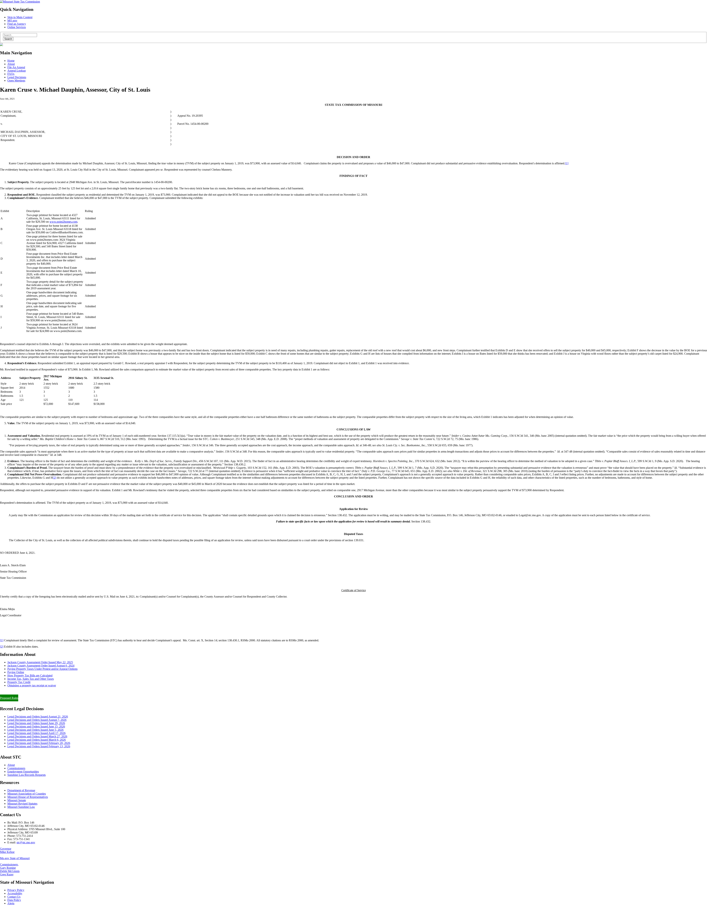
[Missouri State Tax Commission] (20, 1)
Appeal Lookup (16, 70)
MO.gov (12, 20)
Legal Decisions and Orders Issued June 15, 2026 (36, 726)
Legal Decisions (16, 77)
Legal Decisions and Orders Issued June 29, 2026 (36, 723)
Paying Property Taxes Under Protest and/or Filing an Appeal (35, 691)
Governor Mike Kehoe (7, 850)
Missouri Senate (16, 800)
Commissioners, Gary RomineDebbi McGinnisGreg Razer (10, 869)
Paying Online (15, 672)
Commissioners (16, 768)
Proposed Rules (9, 697)
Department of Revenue (21, 790)
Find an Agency (16, 23)
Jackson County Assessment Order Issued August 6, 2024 (40, 665)
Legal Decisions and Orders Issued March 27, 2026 (37, 736)
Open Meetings (16, 80)
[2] (54, 477)
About (11, 64)
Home (11, 60)
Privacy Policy (15, 890)
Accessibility (14, 893)
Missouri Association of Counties (26, 793)
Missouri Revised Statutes (22, 803)
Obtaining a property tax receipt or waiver (31, 685)
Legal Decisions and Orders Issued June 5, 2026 (35, 729)
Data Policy (14, 900)
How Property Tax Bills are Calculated (29, 675)
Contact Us (13, 896)
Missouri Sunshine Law (21, 806)
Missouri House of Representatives (27, 797)
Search (8, 39)
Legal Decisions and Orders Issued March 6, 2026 (36, 739)
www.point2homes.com (63, 221)
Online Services (16, 27)
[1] (566, 163)
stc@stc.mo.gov (26, 842)
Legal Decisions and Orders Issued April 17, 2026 (36, 733)
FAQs (10, 73)
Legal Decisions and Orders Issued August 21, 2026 (37, 716)
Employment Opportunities (23, 771)
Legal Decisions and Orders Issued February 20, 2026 (38, 743)
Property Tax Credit (18, 682)
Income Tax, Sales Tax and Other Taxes (30, 678)
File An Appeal (16, 67)
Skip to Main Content (19, 17)
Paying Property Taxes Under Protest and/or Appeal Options (42, 668)
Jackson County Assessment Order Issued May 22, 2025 (40, 662)
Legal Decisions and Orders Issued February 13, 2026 (38, 746)
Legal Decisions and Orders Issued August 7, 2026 (36, 719)
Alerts (10, 903)
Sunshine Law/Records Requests (26, 774)
